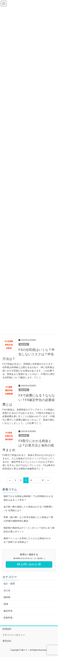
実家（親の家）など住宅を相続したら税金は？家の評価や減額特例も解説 (28, 519)
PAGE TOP (53, 634)
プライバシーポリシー (13, 635)
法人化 (7, 590)
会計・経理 (9, 583)
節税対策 (8, 617)
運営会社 (6, 641)
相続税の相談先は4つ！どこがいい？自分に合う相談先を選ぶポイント (29, 530)
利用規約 (6, 629)
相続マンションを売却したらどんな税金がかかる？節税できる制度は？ (27, 540)
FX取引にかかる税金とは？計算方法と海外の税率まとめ (28, 445)
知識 (6, 604)
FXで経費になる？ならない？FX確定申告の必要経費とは (28, 400)
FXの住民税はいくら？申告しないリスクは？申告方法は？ (28, 354)
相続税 (7, 597)
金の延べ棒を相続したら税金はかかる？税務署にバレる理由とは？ (28, 508)
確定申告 (23, 344)
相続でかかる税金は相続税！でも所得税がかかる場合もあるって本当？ (28, 498)
